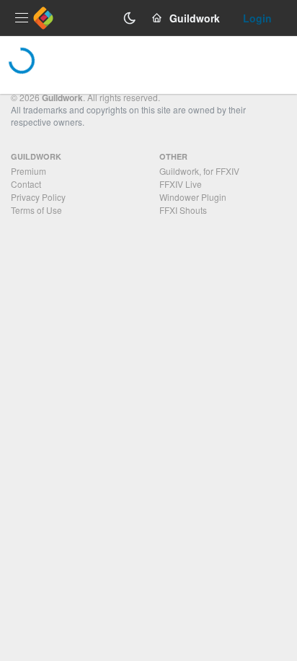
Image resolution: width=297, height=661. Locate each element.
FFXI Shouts (183, 210)
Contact (26, 184)
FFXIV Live (180, 184)
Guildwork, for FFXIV (199, 171)
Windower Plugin (192, 197)
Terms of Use (36, 210)
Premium (28, 171)
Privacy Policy (38, 197)
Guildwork (62, 97)
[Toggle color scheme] (130, 18)
